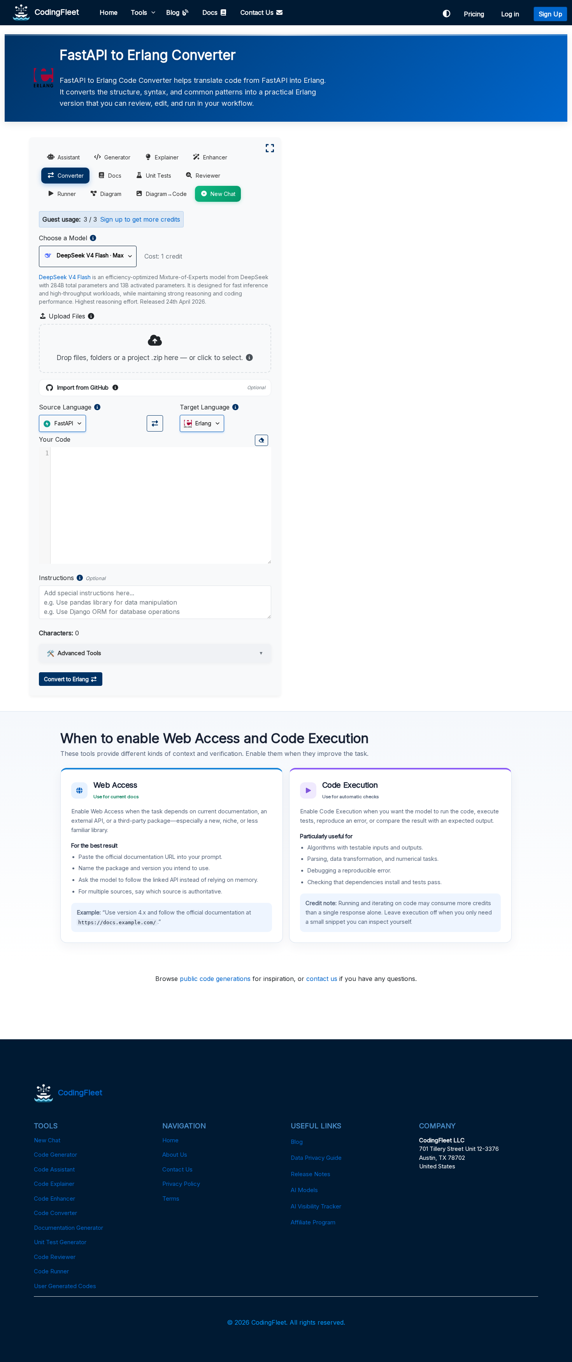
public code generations (215, 979)
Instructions (56, 578)
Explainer (167, 157)
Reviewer (208, 175)
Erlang (202, 423)
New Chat (223, 194)
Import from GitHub (161, 388)
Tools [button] (139, 12)
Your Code (54, 439)
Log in (512, 14)
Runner (67, 194)
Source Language (65, 407)
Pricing (476, 14)
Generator (117, 157)
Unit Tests (158, 175)
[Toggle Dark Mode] (446, 14)
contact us (321, 979)
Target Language (205, 407)
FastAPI (63, 423)
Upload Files (71, 316)
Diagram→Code (166, 194)
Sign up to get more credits (140, 219)
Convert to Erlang (67, 679)
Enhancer (215, 157)
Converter (71, 175)
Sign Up (550, 14)
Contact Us (257, 12)
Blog (173, 12)
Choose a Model (63, 238)
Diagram (110, 194)
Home (109, 12)
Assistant (69, 157)
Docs (210, 12)
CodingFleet (54, 11)
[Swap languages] (155, 423)
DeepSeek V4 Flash (65, 277)
